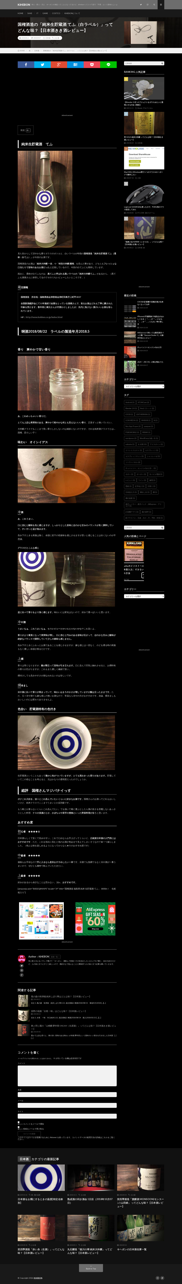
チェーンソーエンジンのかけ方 (149, 347)
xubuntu (130, 444)
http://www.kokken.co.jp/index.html (44, 317)
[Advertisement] (67, 94)
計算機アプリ (132, 512)
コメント (21, 1063)
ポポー (129, 474)
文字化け (139, 486)
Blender (139, 108)
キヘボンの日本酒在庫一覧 (132, 1249)
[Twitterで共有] (42, 64)
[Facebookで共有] (26, 64)
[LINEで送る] (108, 64)
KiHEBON (38, 1278)
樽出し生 (144, 492)
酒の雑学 (146, 512)
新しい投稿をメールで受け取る (31, 1129)
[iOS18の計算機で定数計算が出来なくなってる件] (130, 307)
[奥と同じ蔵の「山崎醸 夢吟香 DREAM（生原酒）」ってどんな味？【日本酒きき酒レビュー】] (24, 1030)
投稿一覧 (54, 957)
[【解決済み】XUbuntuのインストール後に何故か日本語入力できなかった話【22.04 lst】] (134, 572)
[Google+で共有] (59, 64)
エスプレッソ (151, 450)
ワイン (142, 480)
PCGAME (140, 213)
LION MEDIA (132, 420)
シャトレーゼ (153, 456)
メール (20, 1101)
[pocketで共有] (92, 64)
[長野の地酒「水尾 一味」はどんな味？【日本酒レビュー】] (24, 1015)
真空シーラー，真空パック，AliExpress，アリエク (143, 505)
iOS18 (129, 414)
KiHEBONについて (72, 13)
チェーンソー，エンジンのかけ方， (141, 468)
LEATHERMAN (143, 414)
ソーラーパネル (133, 462)
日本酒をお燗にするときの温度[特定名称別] (40, 1201)
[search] (162, 63)
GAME (45, 13)
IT (37, 13)
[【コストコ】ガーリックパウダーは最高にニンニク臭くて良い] (134, 551)
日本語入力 (131, 492)
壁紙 (129, 486)
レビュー (130, 480)
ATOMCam (143, 402)
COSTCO (56, 13)
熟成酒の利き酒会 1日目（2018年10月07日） (90, 1201)
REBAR (146, 432)
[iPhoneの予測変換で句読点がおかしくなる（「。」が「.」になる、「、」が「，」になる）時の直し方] (130, 321)
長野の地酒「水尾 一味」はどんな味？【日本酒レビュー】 (59, 1011)
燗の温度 (130, 498)
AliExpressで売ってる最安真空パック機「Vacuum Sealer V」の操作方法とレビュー (150, 335)
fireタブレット (147, 408)
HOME (20, 13)
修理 (152, 480)
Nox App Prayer (133, 426)
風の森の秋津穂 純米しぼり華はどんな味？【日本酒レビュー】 (61, 996)
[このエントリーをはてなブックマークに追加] (75, 64)
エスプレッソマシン (135, 456)
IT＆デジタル (148, 108)
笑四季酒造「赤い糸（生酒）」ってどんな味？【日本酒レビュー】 (41, 1251)
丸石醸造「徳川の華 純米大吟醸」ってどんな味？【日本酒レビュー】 (89, 1251)
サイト (20, 1111)
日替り (151, 486)
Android (130, 402)
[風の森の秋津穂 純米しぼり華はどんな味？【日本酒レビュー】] (24, 1001)
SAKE (29, 13)
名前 (19, 1090)
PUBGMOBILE (132, 432)
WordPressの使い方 (149, 438)
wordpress (131, 438)
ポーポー (141, 474)
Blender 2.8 (131, 408)
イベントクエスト (134, 450)
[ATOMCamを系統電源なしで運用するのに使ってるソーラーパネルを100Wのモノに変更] (154, 572)
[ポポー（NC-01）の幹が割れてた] (130, 367)
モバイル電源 (155, 474)
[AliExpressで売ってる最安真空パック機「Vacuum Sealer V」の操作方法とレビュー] (130, 337)
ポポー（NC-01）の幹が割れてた (150, 362)
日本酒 (48, 38)
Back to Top (91, 1269)
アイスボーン (156, 444)
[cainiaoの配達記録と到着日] (154, 551)
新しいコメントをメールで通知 (31, 1124)
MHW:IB (145, 420)
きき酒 (56, 38)
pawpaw (148, 426)
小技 (139, 178)
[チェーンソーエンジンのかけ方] (130, 352)
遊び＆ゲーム (150, 213)
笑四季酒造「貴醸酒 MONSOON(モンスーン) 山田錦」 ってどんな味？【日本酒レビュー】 (140, 1203)
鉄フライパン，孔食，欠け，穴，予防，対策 (144, 518)
